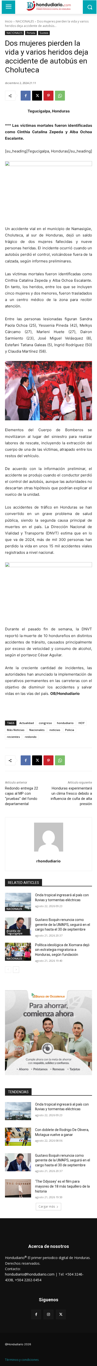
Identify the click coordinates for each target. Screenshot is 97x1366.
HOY (82, 723)
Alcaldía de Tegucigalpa (14, 932)
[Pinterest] (48, 96)
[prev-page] (8, 969)
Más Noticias (15, 730)
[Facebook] (26, 96)
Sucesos (44, 33)
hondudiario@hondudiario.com (29, 1274)
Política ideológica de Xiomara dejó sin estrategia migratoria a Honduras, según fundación (62, 950)
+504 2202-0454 (28, 1280)
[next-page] (16, 969)
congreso (45, 723)
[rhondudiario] (48, 837)
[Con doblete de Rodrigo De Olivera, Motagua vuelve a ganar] (18, 1137)
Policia (69, 730)
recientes (13, 737)
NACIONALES (25, 21)
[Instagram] (48, 1314)
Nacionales (37, 730)
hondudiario (65, 723)
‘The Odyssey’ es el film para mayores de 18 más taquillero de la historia (62, 1186)
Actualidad (26, 723)
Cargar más (47, 1206)
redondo (31, 737)
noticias (54, 730)
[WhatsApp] (60, 96)
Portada (31, 33)
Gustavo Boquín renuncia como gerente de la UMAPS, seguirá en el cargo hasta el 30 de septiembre (62, 924)
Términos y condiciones (22, 1360)
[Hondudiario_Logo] (48, 6)
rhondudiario (48, 860)
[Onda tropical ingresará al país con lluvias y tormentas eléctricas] (18, 902)
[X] (37, 96)
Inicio (8, 21)
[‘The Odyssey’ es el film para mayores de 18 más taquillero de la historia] (18, 1188)
